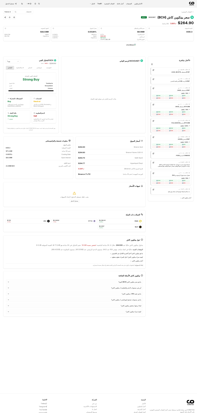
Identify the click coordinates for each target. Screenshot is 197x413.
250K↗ (158, 95)
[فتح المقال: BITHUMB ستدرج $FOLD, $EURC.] (153, 121)
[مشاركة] (5, 17)
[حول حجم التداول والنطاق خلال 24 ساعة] (101, 28)
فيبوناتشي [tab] (39, 67)
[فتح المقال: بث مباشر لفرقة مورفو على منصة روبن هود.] (153, 189)
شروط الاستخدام (91, 412)
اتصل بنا (94, 409)
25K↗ (183, 95)
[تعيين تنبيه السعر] (9, 17)
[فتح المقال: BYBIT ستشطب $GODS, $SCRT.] (153, 70)
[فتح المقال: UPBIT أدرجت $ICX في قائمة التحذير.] (153, 79)
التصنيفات (129, 4)
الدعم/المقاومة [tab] (20, 67)
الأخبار (140, 4)
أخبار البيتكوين (141, 406)
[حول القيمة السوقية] (149, 28)
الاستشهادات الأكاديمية (90, 406)
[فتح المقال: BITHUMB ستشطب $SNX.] (153, 104)
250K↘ (158, 98)
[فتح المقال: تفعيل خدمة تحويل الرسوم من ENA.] (153, 173)
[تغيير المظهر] (22, 4)
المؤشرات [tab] (48, 67)
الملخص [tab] (10, 67)
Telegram (42, 406)
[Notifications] (35, 4)
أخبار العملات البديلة (140, 412)
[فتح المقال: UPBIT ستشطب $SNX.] (153, 88)
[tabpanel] (31, 99)
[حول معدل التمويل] (53, 28)
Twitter (43, 403)
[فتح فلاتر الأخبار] (152, 64)
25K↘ (183, 98)
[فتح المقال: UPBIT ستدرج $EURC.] (153, 137)
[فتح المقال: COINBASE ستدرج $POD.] (153, 153)
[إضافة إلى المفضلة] (14, 17)
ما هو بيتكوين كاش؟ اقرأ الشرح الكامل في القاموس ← (126, 253)
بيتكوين (136, 4)
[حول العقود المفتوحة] (5, 28)
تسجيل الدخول (9, 4)
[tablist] (34, 68)
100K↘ (171, 98)
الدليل (93, 4)
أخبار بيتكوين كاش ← (185, 198)
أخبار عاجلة (120, 4)
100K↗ (171, 95)
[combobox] (13, 61)
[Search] (39, 4)
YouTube (42, 410)
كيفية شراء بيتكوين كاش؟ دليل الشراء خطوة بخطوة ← (126, 257)
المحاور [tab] (30, 67)
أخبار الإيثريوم (141, 409)
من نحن (94, 403)
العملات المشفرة (109, 4)
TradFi (99, 4)
